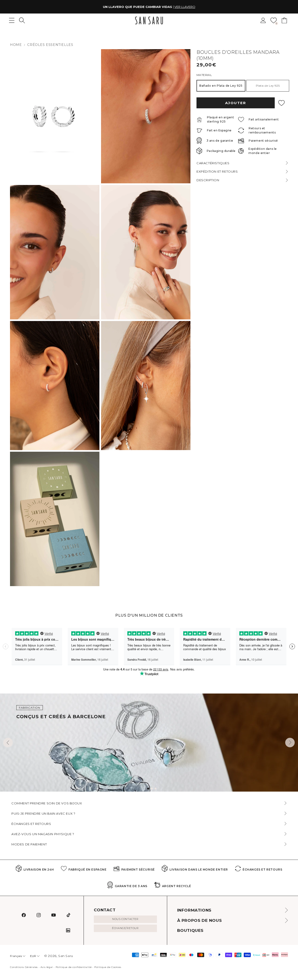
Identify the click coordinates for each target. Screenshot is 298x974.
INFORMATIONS (194, 910)
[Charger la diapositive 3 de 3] (155, 788)
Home (16, 45)
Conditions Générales (24, 967)
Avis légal (47, 967)
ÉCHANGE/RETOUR (125, 928)
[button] (22, 20)
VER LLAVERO (184, 7)
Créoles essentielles (50, 45)
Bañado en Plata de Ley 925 (221, 85)
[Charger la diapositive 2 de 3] (152, 788)
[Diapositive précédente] (8, 742)
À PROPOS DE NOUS (199, 920)
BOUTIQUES (190, 930)
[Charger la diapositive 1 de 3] (148, 788)
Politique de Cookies (107, 967)
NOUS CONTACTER (125, 919)
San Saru (65, 956)
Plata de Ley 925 (268, 85)
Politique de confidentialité (74, 967)
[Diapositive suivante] (290, 742)
